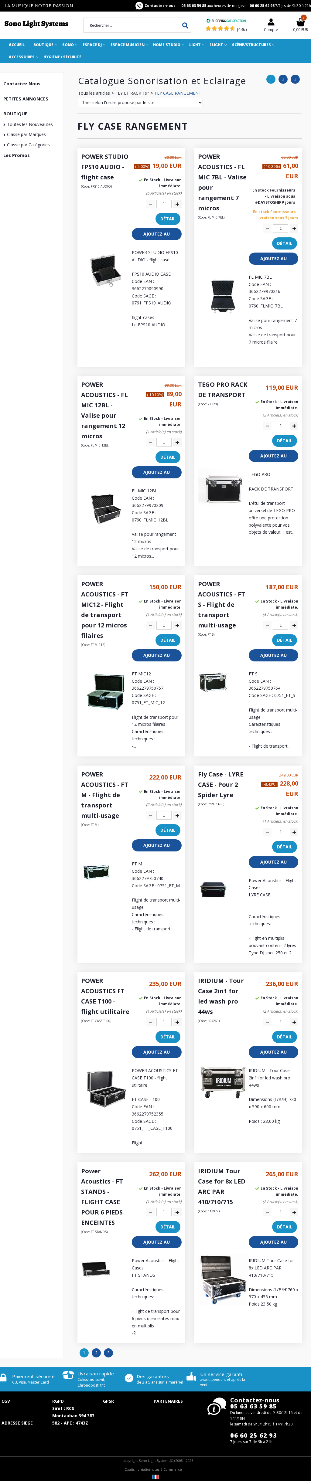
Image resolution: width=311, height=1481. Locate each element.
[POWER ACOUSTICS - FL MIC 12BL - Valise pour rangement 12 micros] (106, 532)
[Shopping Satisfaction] (226, 21)
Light (195, 44)
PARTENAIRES (168, 1401)
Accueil (17, 44)
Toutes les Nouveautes (30, 124)
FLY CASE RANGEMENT (178, 93)
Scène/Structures (251, 44)
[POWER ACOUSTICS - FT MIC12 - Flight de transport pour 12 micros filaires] (106, 715)
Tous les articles (94, 93)
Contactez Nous (21, 83)
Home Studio (166, 44)
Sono (68, 44)
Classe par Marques (26, 134)
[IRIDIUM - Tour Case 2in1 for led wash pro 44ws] (223, 1097)
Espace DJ (92, 44)
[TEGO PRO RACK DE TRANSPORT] (223, 504)
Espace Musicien (128, 44)
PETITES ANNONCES (25, 99)
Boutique (43, 44)
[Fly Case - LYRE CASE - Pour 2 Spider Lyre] (213, 902)
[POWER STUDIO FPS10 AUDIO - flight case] (106, 294)
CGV (6, 1401)
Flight (216, 44)
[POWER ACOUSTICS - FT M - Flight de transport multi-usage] (96, 886)
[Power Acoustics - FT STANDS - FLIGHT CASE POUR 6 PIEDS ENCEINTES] (96, 1283)
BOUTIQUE (15, 113)
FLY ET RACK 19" (132, 93)
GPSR (108, 1401)
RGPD (58, 1401)
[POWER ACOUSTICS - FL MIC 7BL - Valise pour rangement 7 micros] (223, 318)
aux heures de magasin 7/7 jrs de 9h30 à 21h (228, 5)
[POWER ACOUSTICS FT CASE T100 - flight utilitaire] (106, 1112)
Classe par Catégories (28, 145)
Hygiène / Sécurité (62, 56)
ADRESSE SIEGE (17, 1423)
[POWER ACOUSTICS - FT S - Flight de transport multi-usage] (213, 696)
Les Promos (16, 155)
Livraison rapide (95, 1374)
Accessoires (22, 56)
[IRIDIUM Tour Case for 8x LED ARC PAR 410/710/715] (223, 1303)
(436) (242, 29)
